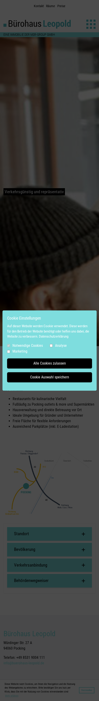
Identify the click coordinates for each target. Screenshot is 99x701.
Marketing (19, 351)
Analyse (61, 345)
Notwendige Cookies (27, 345)
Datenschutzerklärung (53, 336)
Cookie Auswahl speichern (49, 377)
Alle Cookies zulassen (49, 363)
